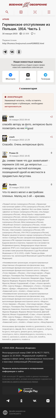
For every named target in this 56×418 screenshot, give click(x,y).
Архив (5, 19)
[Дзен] (48, 401)
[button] (21, 12)
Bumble (13, 184)
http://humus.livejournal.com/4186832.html (23, 43)
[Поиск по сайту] (7, 12)
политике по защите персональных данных (20, 382)
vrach (12, 137)
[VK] (34, 401)
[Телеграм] (8, 401)
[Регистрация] (35, 12)
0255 (11, 117)
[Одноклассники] (21, 401)
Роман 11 (13, 153)
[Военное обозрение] (28, 4)
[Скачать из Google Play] (28, 390)
